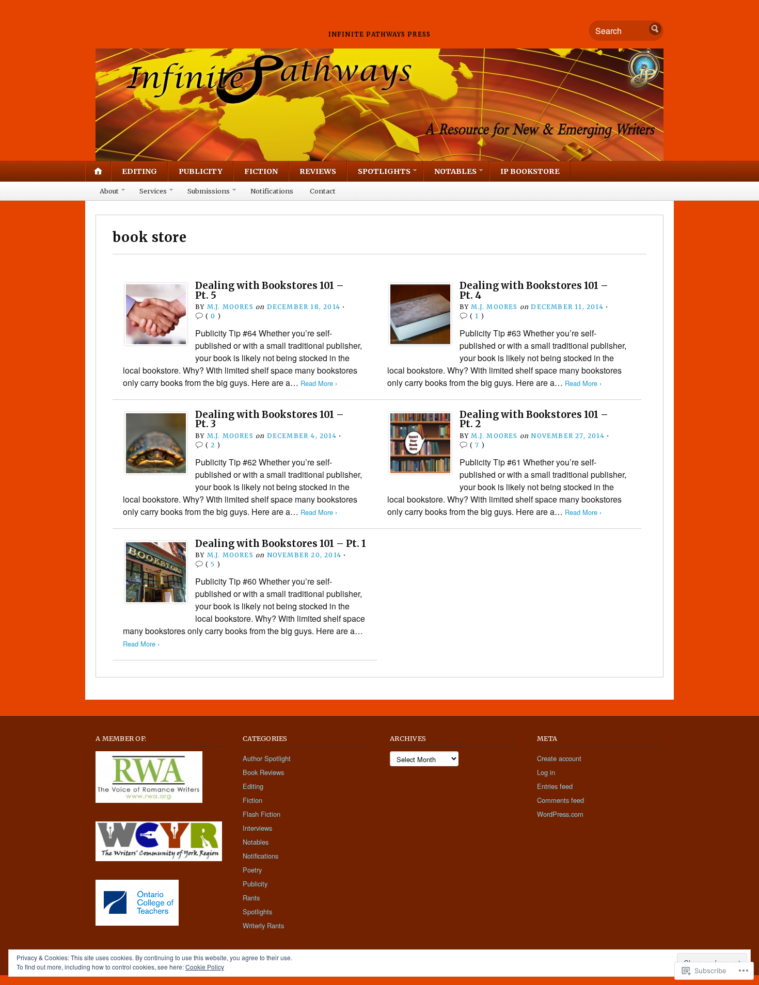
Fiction (261, 171)
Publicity (201, 171)
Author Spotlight (267, 758)
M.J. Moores (230, 307)
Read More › (319, 383)
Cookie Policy (204, 966)
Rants (251, 897)
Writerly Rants (263, 925)
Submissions (208, 191)
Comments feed (560, 800)
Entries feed (555, 786)
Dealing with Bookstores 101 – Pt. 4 (534, 290)
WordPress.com (560, 814)
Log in (546, 772)
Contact (323, 191)
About (109, 191)
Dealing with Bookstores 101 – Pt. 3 (269, 419)
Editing (139, 171)
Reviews (317, 171)
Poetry (252, 870)
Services (153, 191)
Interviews (257, 828)
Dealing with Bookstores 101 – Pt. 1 (280, 544)
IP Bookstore (530, 171)
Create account (559, 758)
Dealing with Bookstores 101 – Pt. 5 (269, 290)
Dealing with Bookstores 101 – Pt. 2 (534, 419)
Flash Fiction (261, 814)
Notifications (271, 191)
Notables (455, 171)
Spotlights (384, 171)
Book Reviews (263, 772)
